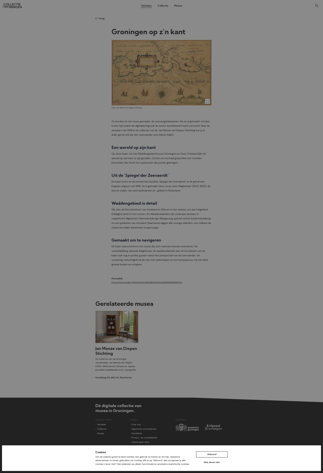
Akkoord (211, 454)
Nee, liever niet (212, 462)
